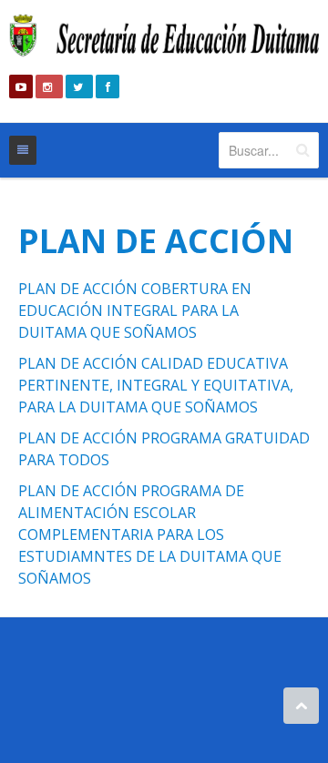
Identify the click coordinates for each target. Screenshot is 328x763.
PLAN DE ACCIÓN (155, 241)
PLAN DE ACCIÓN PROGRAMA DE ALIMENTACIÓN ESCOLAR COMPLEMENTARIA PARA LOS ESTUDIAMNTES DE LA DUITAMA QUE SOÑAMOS (150, 534)
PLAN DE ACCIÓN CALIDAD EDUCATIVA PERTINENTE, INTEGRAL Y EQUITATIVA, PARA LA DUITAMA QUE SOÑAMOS (155, 385)
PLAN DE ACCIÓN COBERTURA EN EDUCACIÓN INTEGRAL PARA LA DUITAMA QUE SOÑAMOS (134, 310)
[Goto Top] (301, 706)
